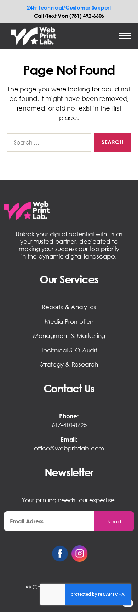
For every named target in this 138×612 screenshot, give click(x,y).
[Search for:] (47, 143)
